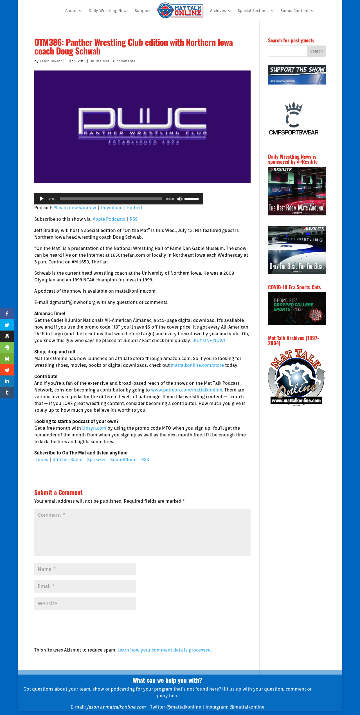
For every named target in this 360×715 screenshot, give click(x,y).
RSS (134, 219)
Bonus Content (294, 10)
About (71, 10)
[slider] (192, 198)
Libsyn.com (94, 428)
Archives (218, 10)
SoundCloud (123, 459)
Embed (134, 207)
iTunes (41, 459)
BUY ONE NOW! (209, 340)
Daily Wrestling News (109, 10)
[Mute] (180, 199)
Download (112, 207)
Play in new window (74, 207)
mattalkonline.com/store (197, 365)
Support (142, 10)
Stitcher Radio (68, 459)
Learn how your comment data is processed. (165, 650)
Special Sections (253, 10)
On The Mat (99, 61)
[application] (118, 198)
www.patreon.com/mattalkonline (186, 390)
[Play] (41, 199)
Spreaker (96, 459)
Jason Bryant (51, 61)
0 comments (124, 61)
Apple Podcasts (109, 219)
